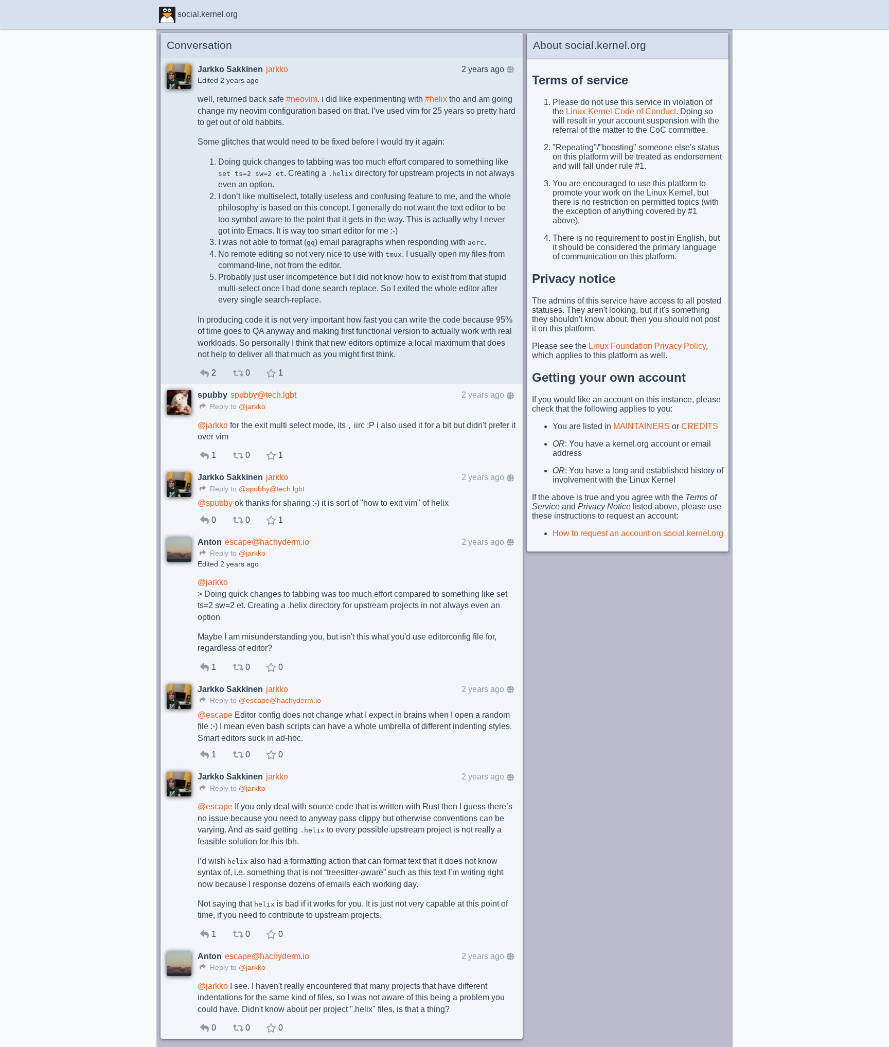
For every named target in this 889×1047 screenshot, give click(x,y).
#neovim (301, 99)
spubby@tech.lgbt (263, 395)
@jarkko (252, 407)
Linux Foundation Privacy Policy (647, 346)
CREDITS (699, 426)
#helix (436, 99)
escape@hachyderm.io (267, 542)
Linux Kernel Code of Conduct (621, 111)
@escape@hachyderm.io (280, 700)
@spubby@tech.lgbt (272, 489)
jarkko (277, 69)
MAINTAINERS (641, 426)
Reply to (222, 407)
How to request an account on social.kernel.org (638, 533)
